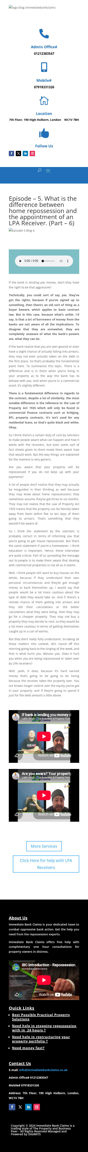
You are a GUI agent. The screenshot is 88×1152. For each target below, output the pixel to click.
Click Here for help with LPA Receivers (46, 864)
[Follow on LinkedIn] (25, 153)
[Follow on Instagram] (32, 153)
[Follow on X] (18, 153)
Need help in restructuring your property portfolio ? (41, 1039)
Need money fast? (28, 1048)
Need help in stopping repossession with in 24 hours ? (44, 1028)
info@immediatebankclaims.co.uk (43, 1070)
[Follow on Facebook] (11, 153)
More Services (44, 846)
